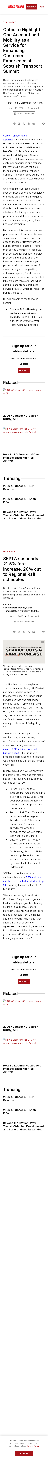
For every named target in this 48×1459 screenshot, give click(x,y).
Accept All (24, 1453)
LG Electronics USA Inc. (30, 102)
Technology (9, 22)
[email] (33, 123)
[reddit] (28, 123)
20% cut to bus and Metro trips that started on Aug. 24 (23, 881)
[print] (43, 123)
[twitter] (24, 123)
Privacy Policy (33, 1446)
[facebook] (14, 123)
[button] (5, 7)
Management (9, 551)
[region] (24, 1447)
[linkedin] (19, 123)
